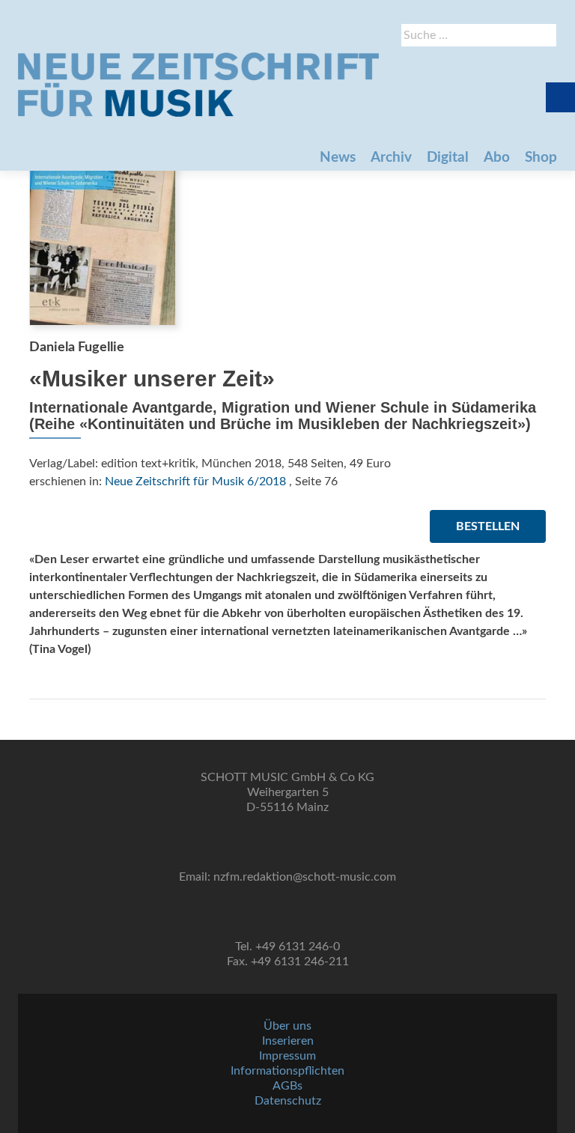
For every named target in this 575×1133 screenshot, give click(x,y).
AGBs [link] (287, 1086)
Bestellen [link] (488, 526)
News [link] (338, 158)
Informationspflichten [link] (287, 1071)
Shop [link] (541, 158)
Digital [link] (448, 158)
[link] (198, 84)
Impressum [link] (287, 1056)
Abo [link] (497, 158)
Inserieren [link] (288, 1041)
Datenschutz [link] (288, 1101)
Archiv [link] (391, 158)
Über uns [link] (287, 1026)
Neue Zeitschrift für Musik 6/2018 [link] (195, 481)
